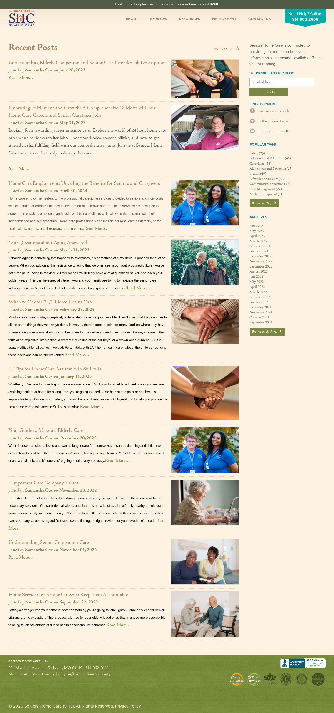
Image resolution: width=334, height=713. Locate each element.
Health (254, 173)
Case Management (262, 189)
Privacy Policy (128, 706)
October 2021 (259, 317)
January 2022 (258, 302)
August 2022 (258, 271)
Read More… (20, 78)
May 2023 (256, 231)
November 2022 (260, 261)
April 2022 (257, 287)
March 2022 (258, 292)
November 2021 (260, 312)
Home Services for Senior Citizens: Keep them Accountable (68, 595)
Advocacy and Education (266, 158)
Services (158, 19)
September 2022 (260, 266)
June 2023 (256, 226)
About (132, 19)
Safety (253, 153)
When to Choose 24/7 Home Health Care (50, 302)
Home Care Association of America (270, 679)
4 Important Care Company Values (43, 483)
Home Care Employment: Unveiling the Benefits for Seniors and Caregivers (84, 183)
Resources (189, 19)
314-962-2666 (305, 19)
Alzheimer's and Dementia (267, 168)
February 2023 (259, 246)
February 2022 (259, 297)
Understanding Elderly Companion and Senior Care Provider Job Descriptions (87, 63)
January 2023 (258, 251)
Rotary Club (302, 679)
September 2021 (260, 322)
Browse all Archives (265, 331)
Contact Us (259, 19)
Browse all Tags (262, 203)
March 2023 (258, 241)
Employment (224, 19)
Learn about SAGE (204, 4)
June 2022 (256, 276)
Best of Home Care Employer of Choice (238, 679)
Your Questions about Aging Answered (47, 243)
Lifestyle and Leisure (263, 179)
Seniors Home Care (21, 18)
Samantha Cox (39, 70)
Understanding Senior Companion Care (48, 542)
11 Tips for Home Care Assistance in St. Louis (54, 369)
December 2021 (260, 307)
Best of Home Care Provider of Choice (254, 679)
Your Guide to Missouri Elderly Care (45, 430)
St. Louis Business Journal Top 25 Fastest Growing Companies (318, 679)
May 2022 (256, 282)
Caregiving (257, 163)
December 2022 (260, 256)
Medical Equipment (263, 194)
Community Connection (266, 184)
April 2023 (257, 236)
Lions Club (286, 679)
